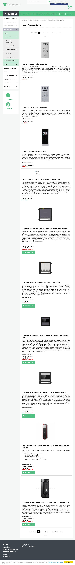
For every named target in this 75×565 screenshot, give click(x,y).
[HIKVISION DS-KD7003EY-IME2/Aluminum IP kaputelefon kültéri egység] (26, 321)
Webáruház (35, 20)
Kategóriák (26, 14)
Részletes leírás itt (27, 75)
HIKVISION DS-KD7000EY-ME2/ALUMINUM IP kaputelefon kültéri (45, 229)
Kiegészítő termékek (10, 60)
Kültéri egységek (10, 57)
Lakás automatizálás (10, 68)
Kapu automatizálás (9, 25)
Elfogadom (68, 562)
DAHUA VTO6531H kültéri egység (34, 152)
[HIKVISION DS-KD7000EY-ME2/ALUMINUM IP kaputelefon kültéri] (26, 214)
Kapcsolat (69, 14)
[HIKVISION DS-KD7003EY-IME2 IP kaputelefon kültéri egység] (26, 378)
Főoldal (19, 14)
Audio (6, 33)
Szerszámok (7, 83)
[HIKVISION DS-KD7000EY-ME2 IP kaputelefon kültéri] (26, 268)
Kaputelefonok (8, 29)
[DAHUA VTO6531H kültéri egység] (26, 137)
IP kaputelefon (8, 37)
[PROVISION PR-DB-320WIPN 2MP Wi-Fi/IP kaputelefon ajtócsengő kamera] (26, 431)
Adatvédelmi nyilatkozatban (55, 562)
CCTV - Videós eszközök (10, 22)
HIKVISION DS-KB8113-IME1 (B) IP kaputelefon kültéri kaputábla (45, 502)
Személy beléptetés (9, 79)
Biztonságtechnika (9, 18)
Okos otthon (7, 72)
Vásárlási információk (37, 14)
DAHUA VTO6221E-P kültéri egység (34, 108)
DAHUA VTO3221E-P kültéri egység (34, 64)
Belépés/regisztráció (52, 14)
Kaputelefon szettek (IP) (11, 49)
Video (6, 64)
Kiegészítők (8, 53)
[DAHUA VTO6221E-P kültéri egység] (26, 93)
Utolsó (60, 33)
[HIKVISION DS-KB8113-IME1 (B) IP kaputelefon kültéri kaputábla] (26, 488)
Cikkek (62, 14)
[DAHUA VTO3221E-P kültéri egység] (26, 49)
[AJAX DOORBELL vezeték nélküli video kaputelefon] (26, 173)
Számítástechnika (9, 75)
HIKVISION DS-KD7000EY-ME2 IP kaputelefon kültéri (41, 282)
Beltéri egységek (10, 46)
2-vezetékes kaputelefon (9, 41)
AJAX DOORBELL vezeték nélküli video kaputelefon (41, 179)
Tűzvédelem (7, 86)
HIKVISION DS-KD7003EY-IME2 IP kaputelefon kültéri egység (44, 392)
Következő (54, 33)
